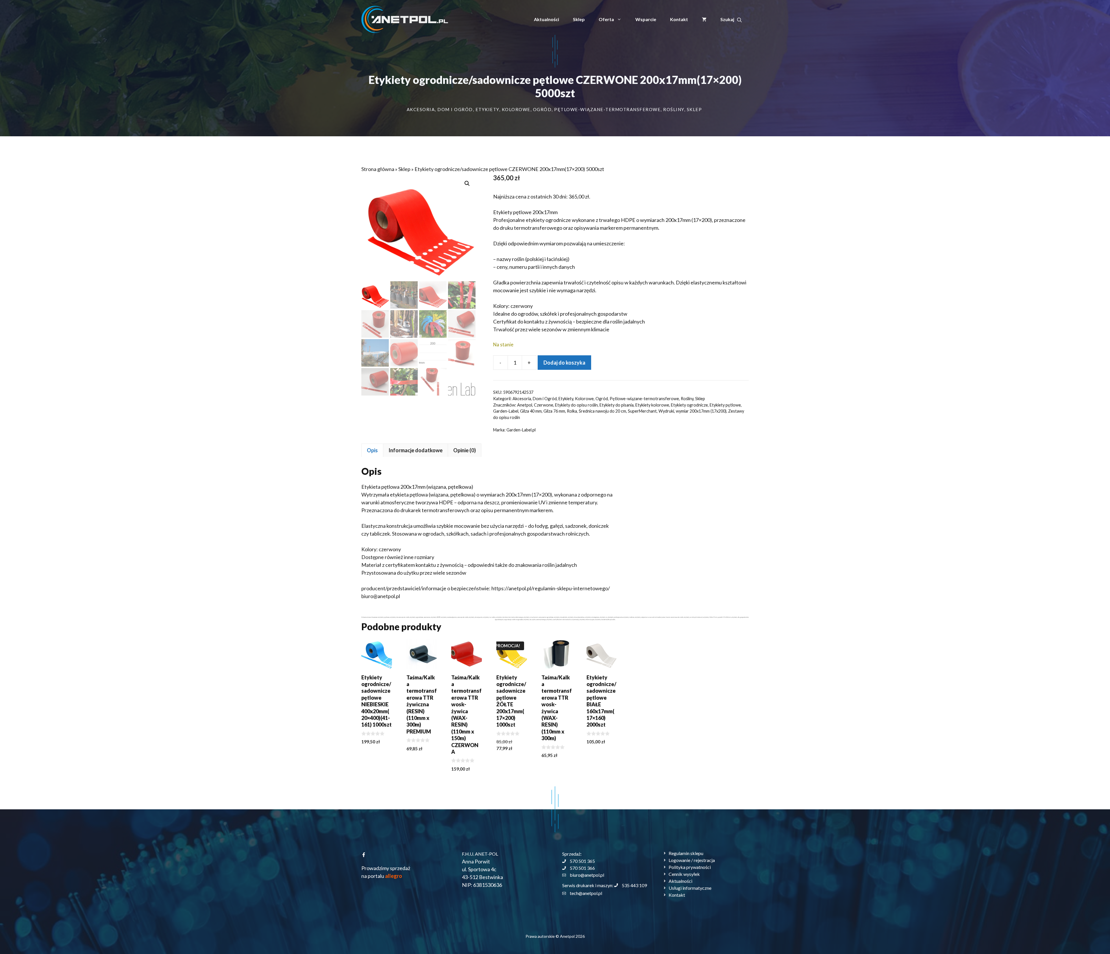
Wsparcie (645, 19)
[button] (731, 19)
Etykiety (487, 109)
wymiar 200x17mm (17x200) (701, 411)
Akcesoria (421, 109)
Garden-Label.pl (521, 429)
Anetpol (524, 404)
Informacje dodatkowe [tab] (415, 450)
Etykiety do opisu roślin (576, 404)
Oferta (606, 19)
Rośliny (673, 109)
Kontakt (679, 19)
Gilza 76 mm (554, 411)
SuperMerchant (642, 411)
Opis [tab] (372, 450)
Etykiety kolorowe (652, 404)
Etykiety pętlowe (725, 404)
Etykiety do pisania (617, 404)
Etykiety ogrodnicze (689, 404)
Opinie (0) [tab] (464, 450)
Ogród (542, 109)
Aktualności (546, 19)
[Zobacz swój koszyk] (704, 19)
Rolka (572, 411)
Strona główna (377, 169)
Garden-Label (505, 411)
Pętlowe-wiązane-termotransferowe (607, 109)
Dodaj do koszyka (564, 362)
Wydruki (666, 411)
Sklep (579, 19)
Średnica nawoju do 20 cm (602, 411)
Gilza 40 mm (531, 411)
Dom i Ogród (455, 109)
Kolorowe (516, 109)
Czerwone (543, 404)
